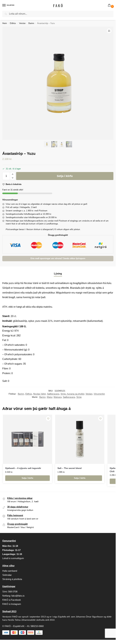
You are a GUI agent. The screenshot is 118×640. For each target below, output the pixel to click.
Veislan (22, 23)
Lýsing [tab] (58, 273)
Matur (49, 397)
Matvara (58, 397)
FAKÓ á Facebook (11, 600)
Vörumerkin (99, 394)
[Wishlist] (48, 418)
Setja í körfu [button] (27, 478)
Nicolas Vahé (39, 394)
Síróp (79, 397)
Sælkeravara (53, 394)
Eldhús (13, 23)
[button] (109, 5)
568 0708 (12, 591)
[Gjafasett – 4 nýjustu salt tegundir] (27, 439)
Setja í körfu (65, 176)
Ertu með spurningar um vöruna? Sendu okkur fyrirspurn (58, 258)
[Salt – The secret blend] (79, 439)
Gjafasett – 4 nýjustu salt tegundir (23, 468)
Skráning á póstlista (12, 579)
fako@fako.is (18, 596)
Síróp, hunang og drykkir (72, 394)
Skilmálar (7, 575)
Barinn (31, 23)
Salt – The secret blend (69, 468)
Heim (4, 23)
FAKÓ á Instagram (11, 604)
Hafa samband (9, 571)
